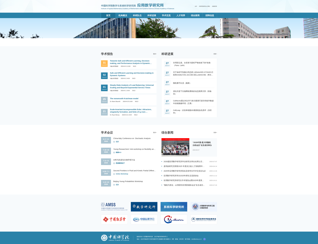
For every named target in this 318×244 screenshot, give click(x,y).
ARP (196, 6)
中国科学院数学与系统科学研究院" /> (114, 207)
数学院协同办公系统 (204, 6)
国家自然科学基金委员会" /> (203, 219)
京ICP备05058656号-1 (161, 236)
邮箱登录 (214, 6)
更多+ (155, 54)
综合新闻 (195, 15)
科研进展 (151, 15)
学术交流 (166, 15)
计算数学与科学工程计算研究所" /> (203, 207)
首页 (108, 15)
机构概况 (123, 15)
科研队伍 (137, 15)
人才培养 (180, 15)
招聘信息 (209, 15)
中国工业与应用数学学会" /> (174, 219)
